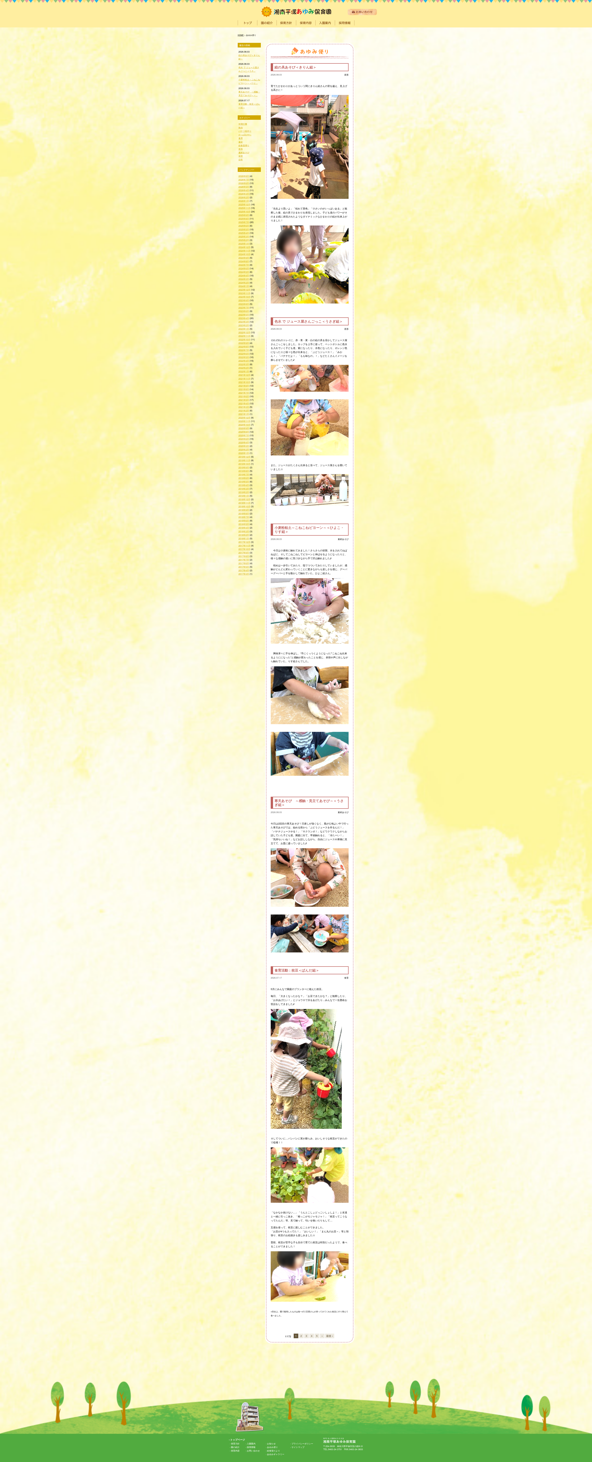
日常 (240, 159)
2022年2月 (243, 367)
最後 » (329, 1336)
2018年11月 (244, 502)
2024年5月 (243, 271)
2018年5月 (243, 524)
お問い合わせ (253, 1450)
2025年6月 (243, 225)
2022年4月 (243, 360)
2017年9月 (243, 552)
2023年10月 (244, 296)
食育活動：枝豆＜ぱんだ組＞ (297, 970)
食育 (346, 977)
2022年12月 (244, 332)
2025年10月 (244, 211)
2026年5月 (243, 186)
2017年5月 (243, 566)
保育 (240, 156)
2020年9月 (243, 428)
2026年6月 (243, 183)
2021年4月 (243, 403)
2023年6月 (243, 311)
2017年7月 (243, 559)
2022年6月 (243, 353)
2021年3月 (243, 406)
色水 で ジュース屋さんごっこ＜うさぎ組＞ (309, 321)
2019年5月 (243, 481)
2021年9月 (243, 385)
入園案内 (251, 1443)
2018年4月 (243, 527)
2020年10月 (244, 424)
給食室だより (273, 1450)
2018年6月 (243, 520)
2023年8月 (243, 304)
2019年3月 (243, 488)
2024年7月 (243, 264)
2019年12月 (244, 456)
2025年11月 (244, 207)
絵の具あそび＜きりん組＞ (295, 67)
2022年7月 (243, 350)
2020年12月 (244, 417)
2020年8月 (243, 431)
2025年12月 (244, 204)
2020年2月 (243, 449)
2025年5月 (243, 229)
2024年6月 (243, 268)
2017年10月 (244, 549)
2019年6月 (243, 478)
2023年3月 (243, 321)
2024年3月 (243, 279)
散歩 (240, 127)
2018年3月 (243, 531)
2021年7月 (243, 392)
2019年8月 (243, 470)
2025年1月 (243, 243)
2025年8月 (243, 218)
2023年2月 (243, 325)
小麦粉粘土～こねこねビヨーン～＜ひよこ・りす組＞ (309, 529)
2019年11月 (244, 460)
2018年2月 (243, 534)
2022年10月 (244, 339)
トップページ (237, 1439)
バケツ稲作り (244, 131)
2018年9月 (243, 509)
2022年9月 (243, 342)
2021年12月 (244, 374)
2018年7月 (243, 517)
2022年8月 (243, 346)
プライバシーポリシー (302, 1443)
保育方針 (235, 1443)
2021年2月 (243, 410)
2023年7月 (243, 307)
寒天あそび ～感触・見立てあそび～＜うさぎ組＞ (309, 802)
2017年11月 (244, 545)
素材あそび (343, 539)
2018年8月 (243, 513)
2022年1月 (243, 371)
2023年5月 (243, 314)
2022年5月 (243, 357)
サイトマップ (298, 1447)
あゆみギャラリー (275, 1454)
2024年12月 (244, 247)
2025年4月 (243, 232)
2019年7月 (243, 474)
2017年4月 (243, 570)
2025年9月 (243, 215)
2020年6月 (243, 438)
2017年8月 (243, 556)
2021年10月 (244, 382)
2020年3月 (243, 445)
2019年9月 (243, 467)
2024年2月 (243, 282)
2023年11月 (244, 293)
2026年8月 (243, 176)
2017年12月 (244, 541)
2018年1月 (243, 538)
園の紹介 (235, 1447)
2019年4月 (243, 485)
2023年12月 (244, 289)
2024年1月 (243, 286)
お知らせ (271, 1443)
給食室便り (243, 145)
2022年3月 (243, 364)
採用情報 (251, 1447)
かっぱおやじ (244, 134)
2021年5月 (243, 399)
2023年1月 (243, 328)
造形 (346, 74)
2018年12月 (244, 499)
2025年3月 (243, 236)
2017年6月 (243, 563)
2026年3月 (243, 193)
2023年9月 (243, 300)
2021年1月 (243, 414)
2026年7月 (243, 179)
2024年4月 (243, 275)
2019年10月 (244, 463)
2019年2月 (243, 492)
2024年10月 (244, 254)
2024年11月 (244, 250)
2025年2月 (243, 240)
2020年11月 (244, 421)
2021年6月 (243, 396)
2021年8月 (243, 389)
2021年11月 (244, 378)
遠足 (240, 141)
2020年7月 (243, 435)
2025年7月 (243, 222)
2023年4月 (243, 318)
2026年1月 (243, 200)
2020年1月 (243, 453)
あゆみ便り (272, 1447)
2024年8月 (243, 261)
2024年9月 (243, 257)
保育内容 (235, 1450)
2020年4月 (243, 442)
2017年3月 (243, 573)
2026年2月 (243, 197)
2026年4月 (243, 190)
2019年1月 (243, 495)
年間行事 (242, 123)
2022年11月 (244, 335)
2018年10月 (244, 506)
